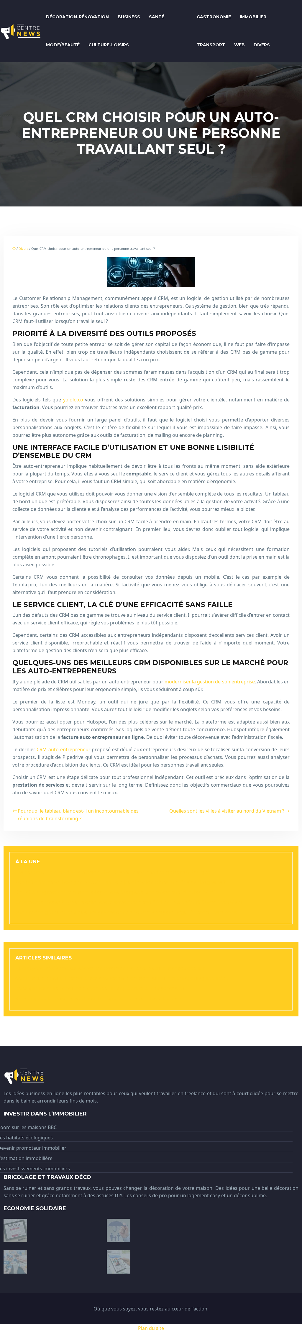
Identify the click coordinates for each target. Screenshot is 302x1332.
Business (129, 16)
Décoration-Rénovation (77, 16)
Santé (156, 16)
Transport (211, 44)
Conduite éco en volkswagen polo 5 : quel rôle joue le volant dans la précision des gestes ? (120, 882)
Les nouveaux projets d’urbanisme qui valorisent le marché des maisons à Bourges (112, 872)
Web (239, 44)
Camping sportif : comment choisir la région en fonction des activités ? (98, 998)
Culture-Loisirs (108, 44)
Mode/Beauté (63, 44)
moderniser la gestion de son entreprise (210, 681)
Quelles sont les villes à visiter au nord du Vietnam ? (226, 811)
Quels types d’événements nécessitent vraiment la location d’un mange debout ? (110, 968)
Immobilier (253, 16)
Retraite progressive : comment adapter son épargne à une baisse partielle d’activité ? (116, 892)
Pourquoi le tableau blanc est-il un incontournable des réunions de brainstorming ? (78, 815)
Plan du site (151, 1328)
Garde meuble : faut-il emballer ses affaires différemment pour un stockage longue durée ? (122, 978)
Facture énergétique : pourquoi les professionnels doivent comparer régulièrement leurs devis (126, 912)
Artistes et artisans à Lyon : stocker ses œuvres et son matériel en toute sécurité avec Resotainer (128, 902)
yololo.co (73, 399)
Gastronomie (214, 16)
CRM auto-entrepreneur (64, 749)
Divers (262, 44)
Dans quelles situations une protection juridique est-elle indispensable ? (100, 988)
